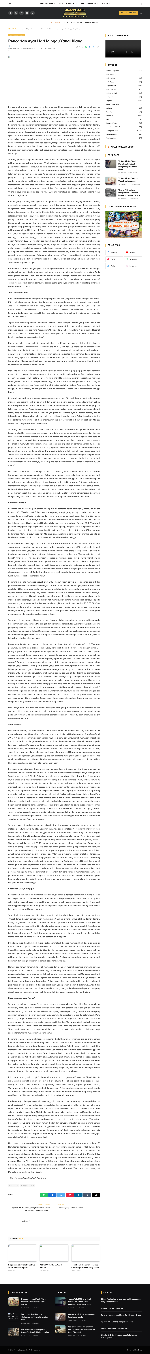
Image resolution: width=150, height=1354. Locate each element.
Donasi (65, 22)
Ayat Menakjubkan (112, 71)
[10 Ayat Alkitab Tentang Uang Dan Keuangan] (110, 181)
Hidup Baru (109, 112)
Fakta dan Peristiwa (112, 104)
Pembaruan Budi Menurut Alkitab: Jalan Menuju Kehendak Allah (34, 1317)
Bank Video (109, 82)
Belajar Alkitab (110, 86)
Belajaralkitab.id (92, 22)
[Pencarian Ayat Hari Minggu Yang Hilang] (54, 78)
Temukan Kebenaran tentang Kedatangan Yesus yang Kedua (85, 1266)
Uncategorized (110, 138)
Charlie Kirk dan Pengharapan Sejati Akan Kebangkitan (119, 1336)
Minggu (24, 1186)
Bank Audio (109, 74)
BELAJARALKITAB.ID (128, 13)
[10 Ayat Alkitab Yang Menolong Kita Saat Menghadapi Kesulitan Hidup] (110, 164)
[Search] (141, 3)
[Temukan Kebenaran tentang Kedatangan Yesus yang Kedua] (85, 1253)
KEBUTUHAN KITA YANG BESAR (51, 1266)
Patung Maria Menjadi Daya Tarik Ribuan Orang (121, 1315)
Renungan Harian (111, 131)
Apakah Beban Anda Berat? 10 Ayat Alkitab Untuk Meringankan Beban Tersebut (81, 1329)
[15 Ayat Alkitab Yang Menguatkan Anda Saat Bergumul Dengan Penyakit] (110, 192)
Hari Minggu (13, 1186)
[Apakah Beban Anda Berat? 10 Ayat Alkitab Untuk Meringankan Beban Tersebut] (60, 1329)
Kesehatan (109, 116)
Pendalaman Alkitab (16, 35)
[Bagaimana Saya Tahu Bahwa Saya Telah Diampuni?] (22, 1253)
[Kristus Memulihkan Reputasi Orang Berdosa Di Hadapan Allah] (13, 1332)
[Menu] (10, 3)
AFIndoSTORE (76, 22)
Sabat (32, 1186)
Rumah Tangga (110, 134)
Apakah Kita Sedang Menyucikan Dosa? (117, 1322)
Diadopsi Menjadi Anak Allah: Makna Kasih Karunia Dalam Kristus (33, 1302)
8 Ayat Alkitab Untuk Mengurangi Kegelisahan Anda (81, 1315)
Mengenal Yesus (111, 123)
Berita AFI (109, 97)
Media (105, 3)
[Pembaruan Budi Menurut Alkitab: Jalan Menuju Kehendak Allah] (13, 1317)
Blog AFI (108, 101)
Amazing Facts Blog (122, 147)
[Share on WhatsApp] (86, 47)
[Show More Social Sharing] (98, 47)
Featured (108, 108)
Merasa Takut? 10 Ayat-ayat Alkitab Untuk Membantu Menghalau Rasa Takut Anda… (80, 1302)
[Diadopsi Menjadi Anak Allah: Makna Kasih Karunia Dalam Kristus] (13, 1301)
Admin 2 (17, 48)
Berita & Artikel (67, 3)
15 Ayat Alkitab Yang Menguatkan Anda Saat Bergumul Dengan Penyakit (129, 192)
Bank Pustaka (110, 78)
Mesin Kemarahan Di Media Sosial (115, 1328)
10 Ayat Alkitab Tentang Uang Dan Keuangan (128, 179)
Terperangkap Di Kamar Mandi (70, 1208)
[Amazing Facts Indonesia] (75, 13)
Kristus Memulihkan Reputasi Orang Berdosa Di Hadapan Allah (35, 1330)
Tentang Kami (46, 3)
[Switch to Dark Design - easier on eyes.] (140, 13)
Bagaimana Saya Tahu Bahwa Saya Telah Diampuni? (21, 1266)
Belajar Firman (88, 3)
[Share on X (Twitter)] (93, 47)
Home (129, 1350)
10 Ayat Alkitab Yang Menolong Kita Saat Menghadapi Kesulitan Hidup (127, 165)
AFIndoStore (137, 1350)
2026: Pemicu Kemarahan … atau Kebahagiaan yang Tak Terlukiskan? (121, 1300)
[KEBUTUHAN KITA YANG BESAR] (54, 1253)
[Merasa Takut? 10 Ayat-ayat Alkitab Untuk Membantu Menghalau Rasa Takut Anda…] (60, 1301)
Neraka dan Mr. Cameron (112, 1308)
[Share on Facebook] (89, 47)
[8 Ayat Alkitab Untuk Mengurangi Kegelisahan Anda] (60, 1317)
